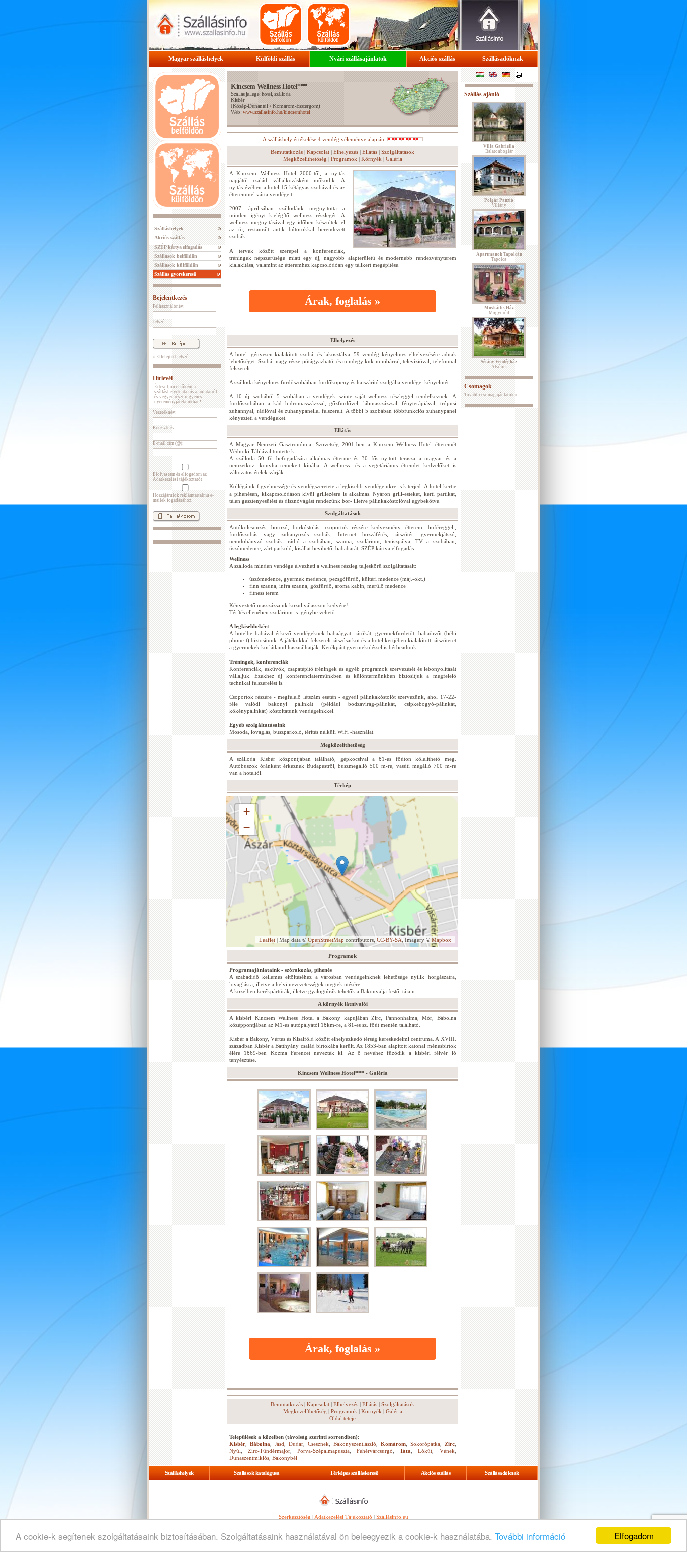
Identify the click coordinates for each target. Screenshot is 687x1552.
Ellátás (369, 152)
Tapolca (499, 257)
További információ (530, 1536)
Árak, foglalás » (342, 301)
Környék (371, 159)
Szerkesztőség (295, 1517)
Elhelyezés (345, 152)
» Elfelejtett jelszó (171, 356)
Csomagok (478, 386)
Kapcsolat (318, 152)
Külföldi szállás (275, 58)
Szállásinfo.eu (392, 1517)
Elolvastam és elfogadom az (180, 477)
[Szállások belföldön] (281, 24)
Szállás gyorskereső (174, 274)
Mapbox (441, 940)
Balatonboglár (498, 149)
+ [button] (246, 811)
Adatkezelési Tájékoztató (343, 1517)
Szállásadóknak (502, 58)
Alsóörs (499, 364)
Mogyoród (499, 310)
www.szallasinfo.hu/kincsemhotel (276, 112)
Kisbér (237, 100)
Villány (498, 203)
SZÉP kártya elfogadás (177, 247)
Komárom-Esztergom (295, 106)
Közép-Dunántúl (250, 106)
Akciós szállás (437, 58)
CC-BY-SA (389, 940)
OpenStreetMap (326, 940)
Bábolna (260, 1444)
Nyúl (235, 1451)
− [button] (246, 827)
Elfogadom (634, 1535)
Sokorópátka (425, 1444)
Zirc (450, 1444)
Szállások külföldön (175, 265)
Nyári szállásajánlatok (358, 58)
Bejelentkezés (170, 297)
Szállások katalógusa (256, 1472)
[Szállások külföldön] (328, 24)
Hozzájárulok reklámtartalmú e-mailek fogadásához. (183, 498)
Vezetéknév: (165, 412)
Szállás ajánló (481, 94)
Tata (405, 1451)
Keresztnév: (164, 427)
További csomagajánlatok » (491, 394)
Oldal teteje (342, 1418)
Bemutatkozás (287, 152)
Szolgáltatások (397, 152)
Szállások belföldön (175, 256)
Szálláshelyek (168, 228)
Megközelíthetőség (305, 159)
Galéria (394, 159)
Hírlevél (163, 378)
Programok (344, 159)
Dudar (296, 1444)
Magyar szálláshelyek (195, 58)
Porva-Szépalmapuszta (323, 1451)
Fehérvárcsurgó (375, 1451)
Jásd (279, 1444)
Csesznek (318, 1444)
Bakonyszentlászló (354, 1444)
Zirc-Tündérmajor (269, 1451)
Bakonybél (284, 1458)
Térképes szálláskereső (354, 1472)
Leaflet (267, 940)
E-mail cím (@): (168, 443)
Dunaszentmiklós (249, 1458)
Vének (447, 1451)
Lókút (425, 1451)
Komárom (393, 1444)
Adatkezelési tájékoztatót (177, 479)
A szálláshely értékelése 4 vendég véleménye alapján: (325, 139)
